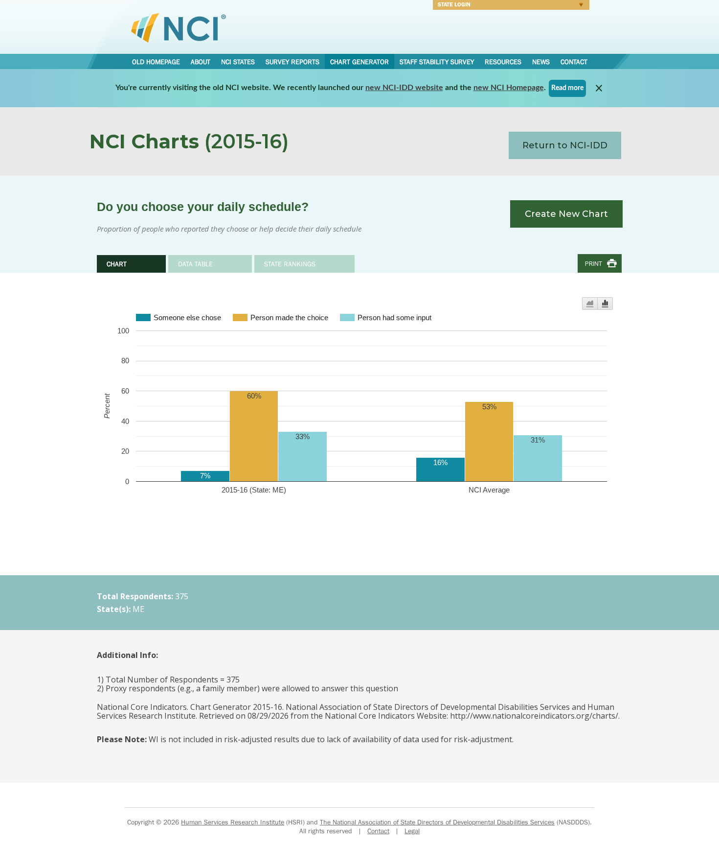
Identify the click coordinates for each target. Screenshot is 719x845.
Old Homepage (156, 62)
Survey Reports (292, 62)
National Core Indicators (178, 27)
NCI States (238, 62)
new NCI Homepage (508, 88)
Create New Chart (566, 214)
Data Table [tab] (195, 264)
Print (593, 263)
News (541, 62)
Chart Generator (359, 62)
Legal (412, 831)
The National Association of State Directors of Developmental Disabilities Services (437, 822)
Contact (574, 62)
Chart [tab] (117, 264)
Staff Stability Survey (437, 62)
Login (508, 6)
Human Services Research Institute (232, 822)
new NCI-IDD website (404, 88)
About (200, 62)
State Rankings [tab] (289, 264)
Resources (503, 62)
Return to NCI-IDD (564, 145)
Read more (567, 88)
